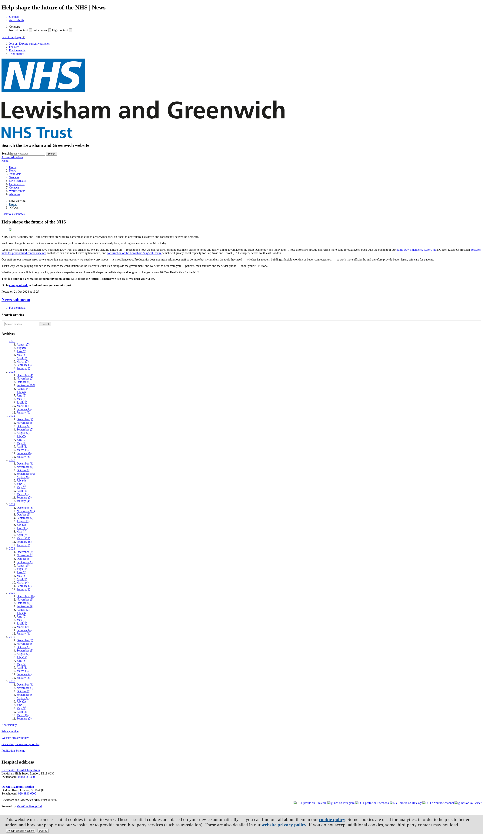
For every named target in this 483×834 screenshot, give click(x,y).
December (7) (25, 419)
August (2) (23, 432)
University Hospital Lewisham (21, 770)
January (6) (23, 412)
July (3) (21, 524)
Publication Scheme (13, 750)
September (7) (25, 517)
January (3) (23, 368)
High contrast (60, 30)
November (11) (26, 511)
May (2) (21, 664)
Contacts (14, 187)
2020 (12, 592)
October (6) (23, 558)
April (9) (22, 579)
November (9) (25, 599)
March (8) (22, 715)
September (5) (25, 429)
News (12, 170)
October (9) (23, 514)
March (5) (22, 449)
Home (12, 167)
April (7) (22, 402)
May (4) (21, 443)
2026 (12, 341)
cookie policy (332, 819)
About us (14, 194)
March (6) (22, 405)
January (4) (23, 500)
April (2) (22, 446)
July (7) (21, 436)
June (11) (22, 528)
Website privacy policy (15, 737)
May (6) (21, 354)
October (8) (23, 381)
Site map (14, 16)
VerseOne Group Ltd (29, 806)
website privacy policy (283, 824)
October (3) (23, 647)
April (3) (22, 358)
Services (14, 177)
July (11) (22, 568)
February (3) (24, 364)
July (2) (21, 701)
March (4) (22, 582)
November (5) (25, 378)
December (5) (25, 507)
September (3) (25, 650)
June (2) (21, 483)
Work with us (17, 190)
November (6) (25, 422)
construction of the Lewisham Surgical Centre (134, 253)
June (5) (21, 351)
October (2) (23, 470)
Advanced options (12, 157)
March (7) (22, 361)
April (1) (22, 490)
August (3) (23, 521)
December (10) (26, 596)
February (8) (24, 541)
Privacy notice (10, 731)
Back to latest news (13, 214)
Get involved (17, 184)
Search (6, 153)
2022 (12, 504)
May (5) (21, 575)
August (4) (23, 388)
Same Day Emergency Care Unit (416, 249)
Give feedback (17, 180)
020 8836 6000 (27, 793)
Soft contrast (40, 30)
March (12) (23, 538)
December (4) (25, 375)
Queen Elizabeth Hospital (18, 786)
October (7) (23, 426)
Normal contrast (18, 30)
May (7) (21, 708)
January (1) (23, 633)
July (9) (21, 347)
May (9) (21, 619)
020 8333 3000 (27, 776)
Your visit (15, 173)
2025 (12, 371)
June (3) (21, 704)
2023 (12, 460)
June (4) (21, 572)
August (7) (23, 344)
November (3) (25, 555)
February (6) (24, 453)
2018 (12, 681)
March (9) (22, 626)
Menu (5, 160)
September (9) (25, 606)
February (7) (24, 585)
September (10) (26, 385)
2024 (12, 415)
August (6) (23, 477)
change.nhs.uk (18, 285)
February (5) (24, 497)
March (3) (22, 670)
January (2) (23, 545)
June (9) (21, 395)
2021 (12, 548)
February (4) (24, 630)
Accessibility (16, 20)
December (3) (25, 551)
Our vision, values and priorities (20, 744)
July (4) (21, 392)
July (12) (22, 657)
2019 (12, 636)
